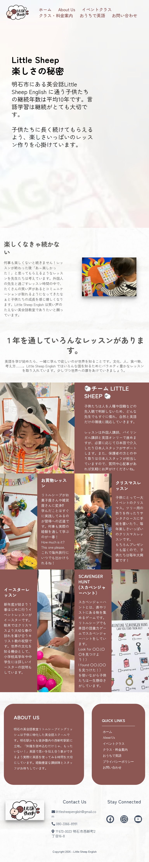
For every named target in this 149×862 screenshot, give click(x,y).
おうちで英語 (92, 15)
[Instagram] (124, 819)
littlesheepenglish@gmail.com (74, 814)
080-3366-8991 (66, 823)
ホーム (45, 9)
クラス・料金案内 (56, 15)
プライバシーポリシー (118, 761)
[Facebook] (110, 819)
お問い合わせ (124, 15)
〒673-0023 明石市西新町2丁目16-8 (73, 833)
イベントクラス (97, 9)
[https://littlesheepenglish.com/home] (17, 12)
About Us (66, 9)
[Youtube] (138, 819)
